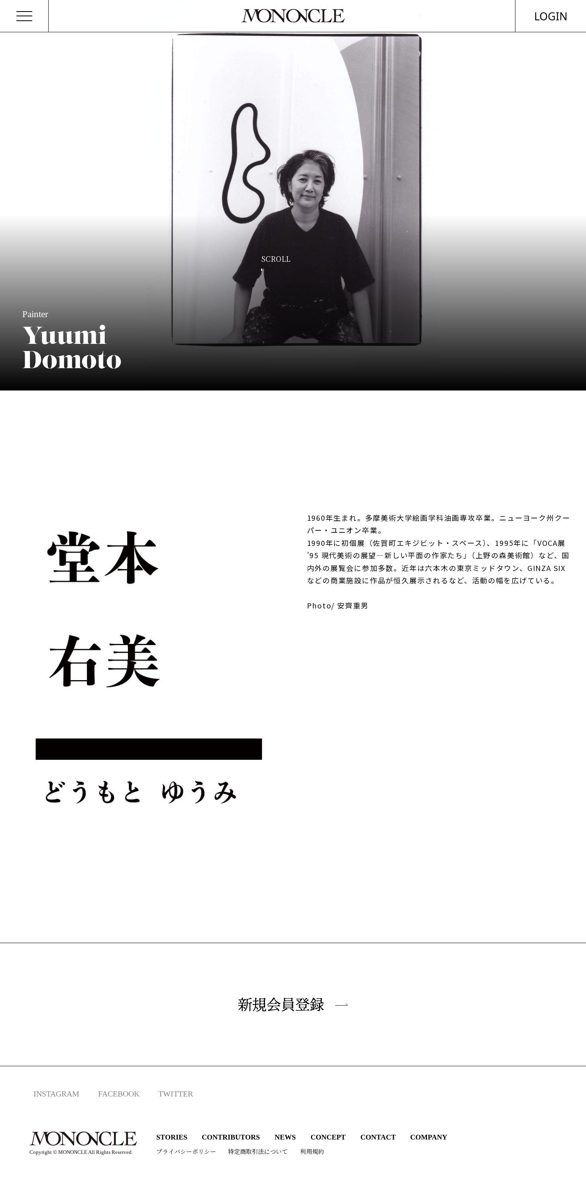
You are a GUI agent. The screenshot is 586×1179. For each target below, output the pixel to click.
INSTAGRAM (56, 1093)
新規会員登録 (281, 1004)
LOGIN (551, 16)
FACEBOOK (119, 1093)
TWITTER (175, 1093)
